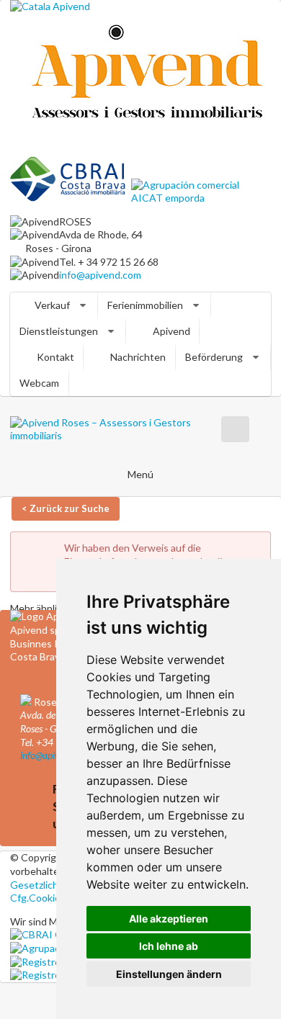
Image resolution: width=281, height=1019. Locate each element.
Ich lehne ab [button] (168, 946)
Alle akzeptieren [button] (168, 918)
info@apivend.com (100, 275)
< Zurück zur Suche (66, 508)
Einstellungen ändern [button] (169, 974)
